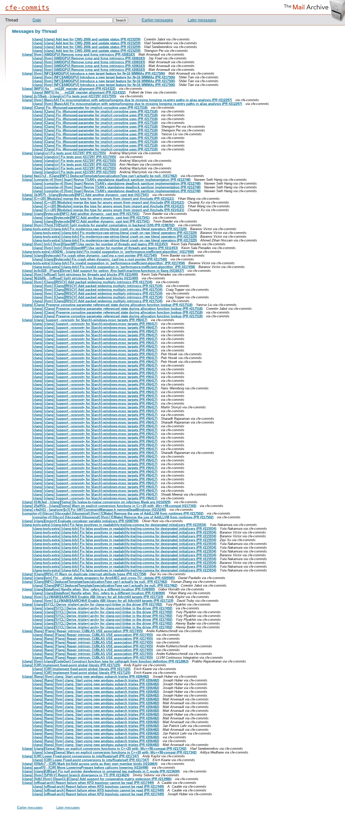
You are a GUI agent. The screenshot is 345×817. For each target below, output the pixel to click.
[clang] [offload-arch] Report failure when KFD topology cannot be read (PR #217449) (88, 783)
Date (37, 20)
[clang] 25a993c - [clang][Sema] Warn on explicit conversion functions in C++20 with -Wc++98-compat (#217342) (109, 506)
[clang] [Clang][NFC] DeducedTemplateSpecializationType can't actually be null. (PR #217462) (94, 582)
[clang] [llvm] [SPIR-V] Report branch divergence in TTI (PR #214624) (75, 775)
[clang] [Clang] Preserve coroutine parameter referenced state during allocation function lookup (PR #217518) (107, 305)
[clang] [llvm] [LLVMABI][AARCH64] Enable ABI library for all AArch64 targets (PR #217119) (92, 597)
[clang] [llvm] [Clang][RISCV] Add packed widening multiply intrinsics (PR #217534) (87, 282)
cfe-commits (27, 7)
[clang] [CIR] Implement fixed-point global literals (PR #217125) (71, 665)
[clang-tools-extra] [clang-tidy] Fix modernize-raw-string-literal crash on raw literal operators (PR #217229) (104, 229)
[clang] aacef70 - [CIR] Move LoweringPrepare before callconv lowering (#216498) (85, 767)
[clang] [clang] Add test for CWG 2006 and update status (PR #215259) (86, 39)
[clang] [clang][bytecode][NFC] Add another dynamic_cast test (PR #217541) (80, 214)
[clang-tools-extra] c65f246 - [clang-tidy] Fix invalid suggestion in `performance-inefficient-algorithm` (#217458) (108, 252)
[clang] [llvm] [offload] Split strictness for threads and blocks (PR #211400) (80, 274)
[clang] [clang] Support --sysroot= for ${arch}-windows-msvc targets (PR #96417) (84, 320)
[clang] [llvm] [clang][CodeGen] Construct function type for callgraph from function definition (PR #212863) (105, 661)
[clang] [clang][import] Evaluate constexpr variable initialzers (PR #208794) (80, 521)
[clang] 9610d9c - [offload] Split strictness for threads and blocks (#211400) (80, 278)
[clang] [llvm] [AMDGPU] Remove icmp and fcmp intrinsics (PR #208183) (78, 54)
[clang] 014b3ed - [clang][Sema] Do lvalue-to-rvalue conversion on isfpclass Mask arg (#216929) (96, 502)
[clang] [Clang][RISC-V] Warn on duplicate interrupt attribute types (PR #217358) (84, 574)
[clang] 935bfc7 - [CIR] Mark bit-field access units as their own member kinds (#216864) (89, 764)
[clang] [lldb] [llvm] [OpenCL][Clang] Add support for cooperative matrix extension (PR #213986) (96, 779)
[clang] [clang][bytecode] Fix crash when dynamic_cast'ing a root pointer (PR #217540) (89, 255)
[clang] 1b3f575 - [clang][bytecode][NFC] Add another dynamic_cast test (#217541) (85, 195)
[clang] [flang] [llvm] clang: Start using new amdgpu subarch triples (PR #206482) (85, 676)
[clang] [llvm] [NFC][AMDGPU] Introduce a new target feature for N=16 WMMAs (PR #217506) (93, 73)
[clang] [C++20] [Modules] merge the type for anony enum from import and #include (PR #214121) (98, 199)
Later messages (202, 20)
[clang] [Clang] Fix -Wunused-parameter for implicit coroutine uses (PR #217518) (84, 107)
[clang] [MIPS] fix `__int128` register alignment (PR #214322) (68, 89)
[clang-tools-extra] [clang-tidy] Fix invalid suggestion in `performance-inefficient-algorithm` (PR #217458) (103, 263)
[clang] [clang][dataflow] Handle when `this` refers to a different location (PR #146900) (88, 589)
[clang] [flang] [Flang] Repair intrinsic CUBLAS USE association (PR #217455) (82, 631)
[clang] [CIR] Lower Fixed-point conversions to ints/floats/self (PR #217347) (80, 756)
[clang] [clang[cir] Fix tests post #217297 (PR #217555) (64, 153)
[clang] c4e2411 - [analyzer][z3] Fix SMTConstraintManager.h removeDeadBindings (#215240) (94, 510)
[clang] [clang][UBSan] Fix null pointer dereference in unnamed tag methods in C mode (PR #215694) (101, 771)
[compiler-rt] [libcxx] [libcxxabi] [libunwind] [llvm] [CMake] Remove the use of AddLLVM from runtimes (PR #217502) (112, 513)
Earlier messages (157, 20)
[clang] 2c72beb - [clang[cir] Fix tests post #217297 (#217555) (69, 96)
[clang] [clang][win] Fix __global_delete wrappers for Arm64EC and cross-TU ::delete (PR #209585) (98, 578)
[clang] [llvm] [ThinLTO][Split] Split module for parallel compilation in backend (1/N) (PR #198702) (98, 225)
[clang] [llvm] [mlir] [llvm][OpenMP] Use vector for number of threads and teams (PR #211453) (95, 244)
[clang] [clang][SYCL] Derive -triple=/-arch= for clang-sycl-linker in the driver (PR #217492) (92, 604)
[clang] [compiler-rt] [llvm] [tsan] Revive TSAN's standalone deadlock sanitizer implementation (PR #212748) (106, 180)
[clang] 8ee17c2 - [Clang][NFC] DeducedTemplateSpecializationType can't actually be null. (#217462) (99, 176)
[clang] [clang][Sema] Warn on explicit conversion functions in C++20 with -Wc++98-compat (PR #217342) (104, 748)
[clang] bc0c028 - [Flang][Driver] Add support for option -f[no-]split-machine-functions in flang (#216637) (103, 271)
